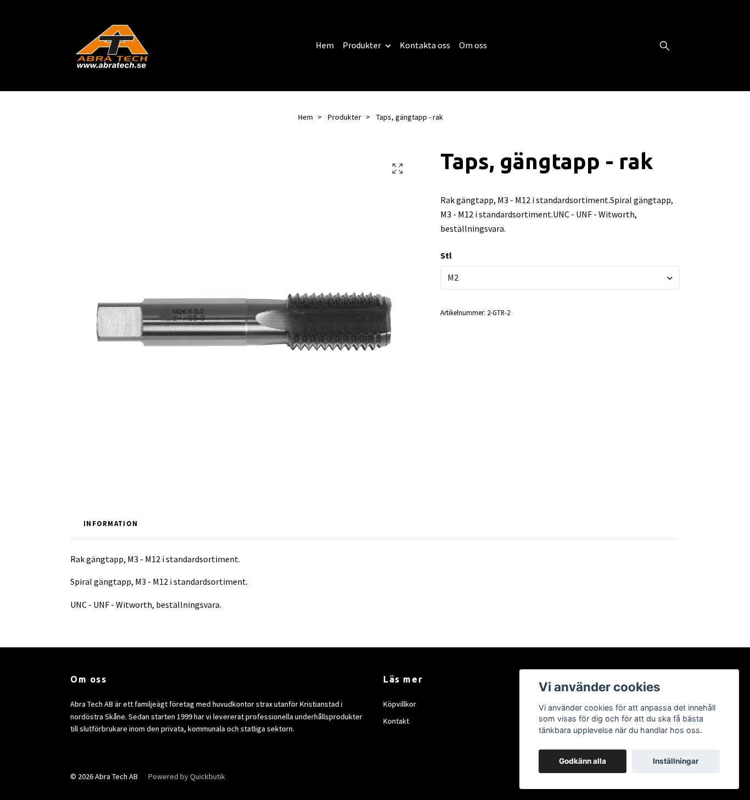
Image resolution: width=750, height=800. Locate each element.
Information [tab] (110, 523)
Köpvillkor (399, 704)
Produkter (362, 45)
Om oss (473, 45)
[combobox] (560, 278)
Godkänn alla (582, 761)
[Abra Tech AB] (112, 45)
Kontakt (396, 721)
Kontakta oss (425, 45)
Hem (325, 45)
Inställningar (676, 761)
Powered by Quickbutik (186, 776)
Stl (446, 255)
